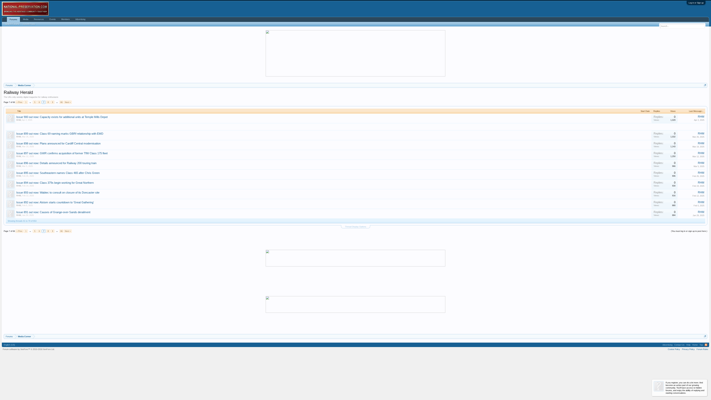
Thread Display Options (355, 227)
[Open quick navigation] (705, 85)
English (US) (9, 345)
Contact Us (679, 345)
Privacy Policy (688, 349)
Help (688, 345)
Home (695, 345)
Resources (39, 19)
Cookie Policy (674, 349)
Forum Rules (702, 349)
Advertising (80, 19)
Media (25, 19)
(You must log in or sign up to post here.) (689, 231)
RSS (706, 345)
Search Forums (12, 24)
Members (65, 19)
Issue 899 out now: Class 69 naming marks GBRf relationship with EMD (59, 133)
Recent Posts (29, 24)
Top (701, 345)
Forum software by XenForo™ (29, 349)
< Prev (19, 102)
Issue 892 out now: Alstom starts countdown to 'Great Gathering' (55, 202)
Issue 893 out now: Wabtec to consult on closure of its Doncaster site (57, 192)
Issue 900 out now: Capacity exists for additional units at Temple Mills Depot (62, 117)
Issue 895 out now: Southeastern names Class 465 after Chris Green (58, 172)
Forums (13, 19)
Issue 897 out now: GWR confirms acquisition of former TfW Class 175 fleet (62, 153)
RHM (18, 120)
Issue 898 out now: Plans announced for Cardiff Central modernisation (58, 143)
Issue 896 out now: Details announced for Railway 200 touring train (56, 163)
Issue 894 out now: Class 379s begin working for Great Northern (55, 182)
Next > (68, 102)
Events (52, 19)
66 (61, 102)
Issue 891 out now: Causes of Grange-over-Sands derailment (53, 212)
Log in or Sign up (696, 3)
